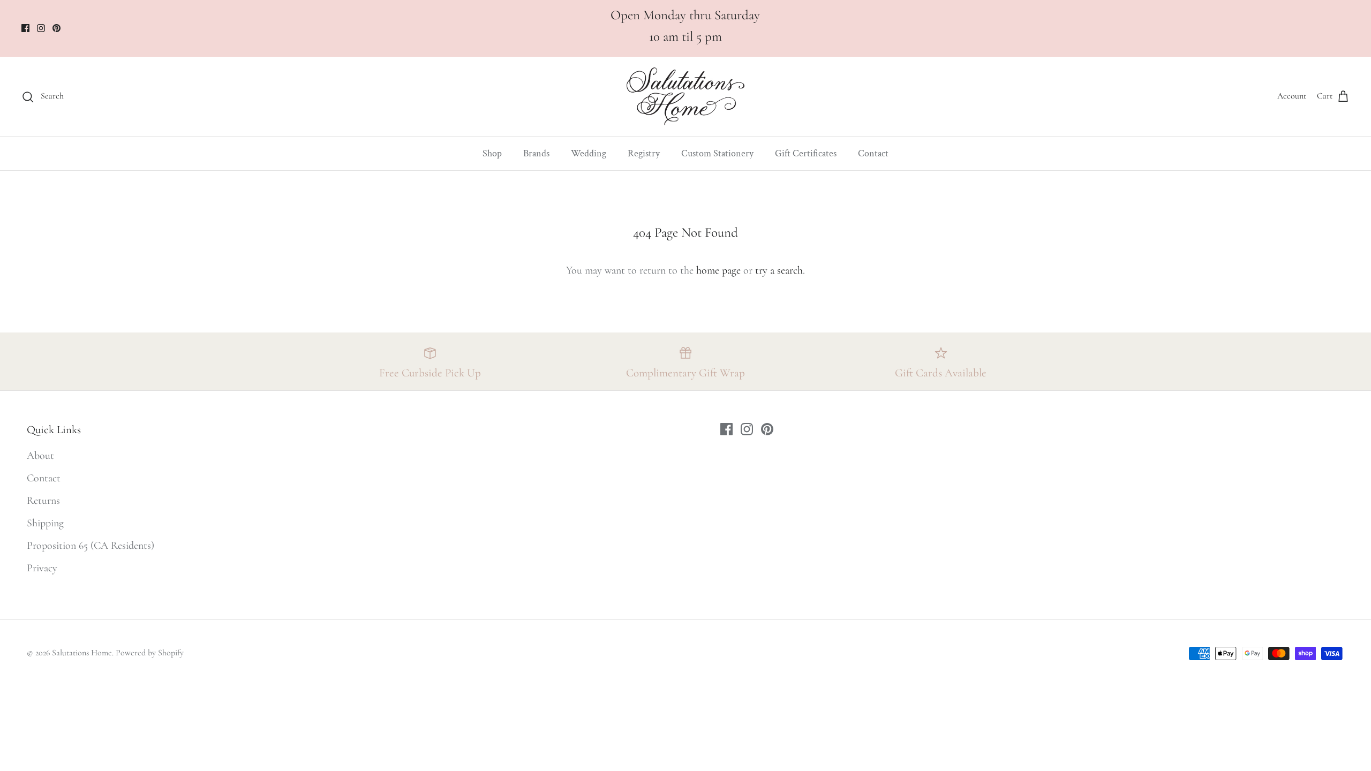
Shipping (45, 523)
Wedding (588, 153)
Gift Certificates (806, 153)
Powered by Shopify (150, 652)
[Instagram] (41, 28)
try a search (779, 270)
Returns (43, 500)
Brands (536, 153)
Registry (644, 153)
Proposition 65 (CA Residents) (90, 545)
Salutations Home (82, 652)
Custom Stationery (717, 153)
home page (718, 270)
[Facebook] (25, 28)
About (40, 455)
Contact (873, 153)
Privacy (42, 568)
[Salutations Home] (685, 96)
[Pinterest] (56, 28)
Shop (492, 153)
